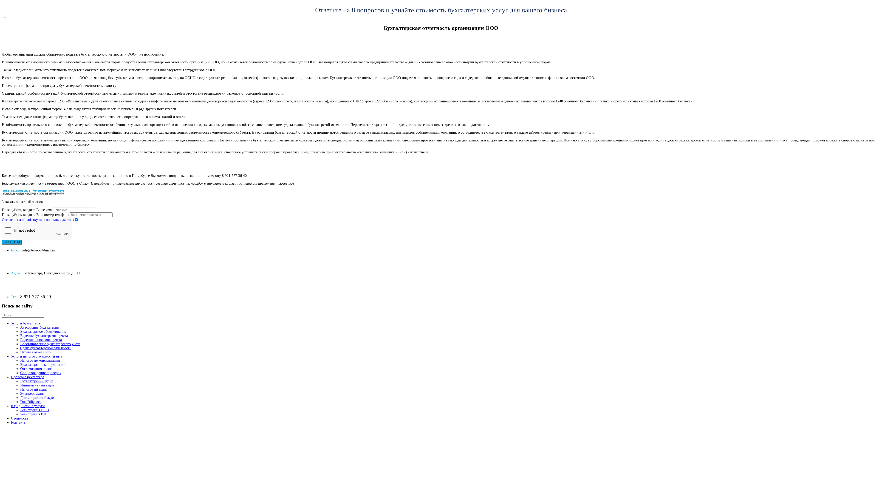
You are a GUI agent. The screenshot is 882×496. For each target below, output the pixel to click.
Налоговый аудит (34, 389)
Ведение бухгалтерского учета (44, 336)
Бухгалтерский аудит (36, 381)
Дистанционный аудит (38, 398)
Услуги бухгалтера (25, 323)
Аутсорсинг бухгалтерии (39, 327)
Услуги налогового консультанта (36, 356)
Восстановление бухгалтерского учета (50, 344)
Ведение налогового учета (41, 340)
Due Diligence (30, 402)
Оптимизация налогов (37, 369)
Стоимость (19, 418)
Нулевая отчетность (35, 352)
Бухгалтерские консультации (42, 364)
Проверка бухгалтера (27, 377)
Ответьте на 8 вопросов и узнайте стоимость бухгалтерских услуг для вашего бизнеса (441, 10)
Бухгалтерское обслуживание (43, 331)
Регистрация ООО (34, 410)
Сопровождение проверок (40, 373)
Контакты (18, 422)
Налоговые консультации (40, 360)
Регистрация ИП (33, 414)
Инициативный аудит (37, 385)
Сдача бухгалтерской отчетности (45, 348)
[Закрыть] (4, 17)
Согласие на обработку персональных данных (38, 220)
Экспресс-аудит (32, 393)
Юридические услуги (28, 406)
